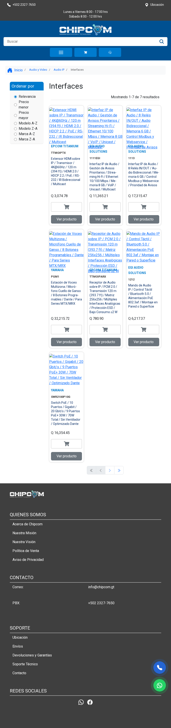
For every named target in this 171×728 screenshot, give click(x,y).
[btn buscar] (162, 41)
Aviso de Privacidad (28, 560)
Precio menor (24, 104)
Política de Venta (25, 551)
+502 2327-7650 (101, 603)
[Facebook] (90, 702)
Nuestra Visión (23, 542)
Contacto (19, 673)
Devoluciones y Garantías (32, 655)
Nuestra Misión (24, 533)
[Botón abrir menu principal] (61, 52)
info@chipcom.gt (101, 587)
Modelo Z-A (28, 128)
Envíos (17, 646)
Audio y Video (38, 69)
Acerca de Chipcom (27, 524)
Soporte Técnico (25, 664)
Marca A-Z (27, 134)
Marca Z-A (27, 139)
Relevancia (27, 96)
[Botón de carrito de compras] (85, 52)
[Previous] (109, 470)
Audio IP (59, 69)
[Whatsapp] (81, 702)
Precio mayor (24, 115)
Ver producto (67, 219)
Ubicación (20, 637)
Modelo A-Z (28, 123)
